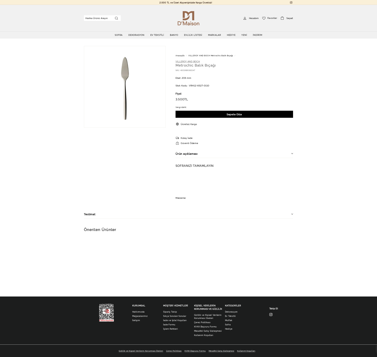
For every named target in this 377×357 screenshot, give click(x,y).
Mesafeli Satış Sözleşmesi (208, 330)
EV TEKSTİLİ (157, 34)
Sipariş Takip (170, 311)
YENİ (244, 34)
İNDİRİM (257, 34)
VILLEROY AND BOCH (199, 55)
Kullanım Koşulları (203, 335)
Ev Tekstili (230, 315)
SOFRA (119, 34)
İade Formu (169, 324)
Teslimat (89, 214)
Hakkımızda (138, 311)
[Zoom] (125, 86)
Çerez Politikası (202, 322)
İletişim (136, 320)
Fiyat (179, 93)
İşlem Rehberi (170, 328)
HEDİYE (231, 34)
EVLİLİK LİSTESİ (193, 34)
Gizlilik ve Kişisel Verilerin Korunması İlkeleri (207, 316)
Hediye (229, 328)
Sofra (228, 324)
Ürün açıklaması (187, 153)
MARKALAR (214, 34)
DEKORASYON (136, 34)
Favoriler (272, 17)
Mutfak (229, 320)
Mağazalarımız (140, 315)
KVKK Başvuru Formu (205, 326)
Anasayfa (180, 55)
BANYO (174, 34)
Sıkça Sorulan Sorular (174, 315)
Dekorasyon (231, 311)
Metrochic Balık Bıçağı (222, 55)
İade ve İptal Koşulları (175, 320)
